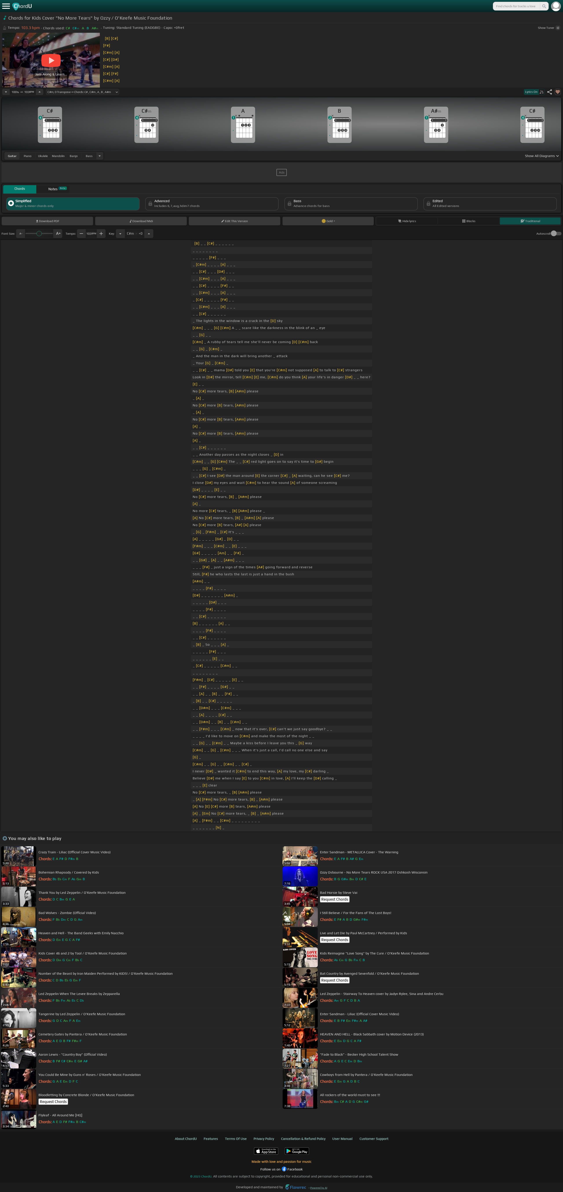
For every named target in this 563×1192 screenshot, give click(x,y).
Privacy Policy (264, 1139)
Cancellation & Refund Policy (303, 1139)
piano (27, 156)
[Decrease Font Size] (20, 233)
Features (211, 1139)
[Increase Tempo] (39, 92)
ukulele (43, 156)
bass (89, 156)
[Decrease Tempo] (6, 92)
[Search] (544, 6)
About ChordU (186, 1139)
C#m (135, 232)
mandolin (58, 156)
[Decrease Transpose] (120, 233)
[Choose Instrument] (99, 155)
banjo (74, 156)
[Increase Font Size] (57, 233)
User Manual (342, 1139)
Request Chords (334, 899)
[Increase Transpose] (148, 233)
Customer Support (374, 1139)
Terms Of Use (236, 1139)
